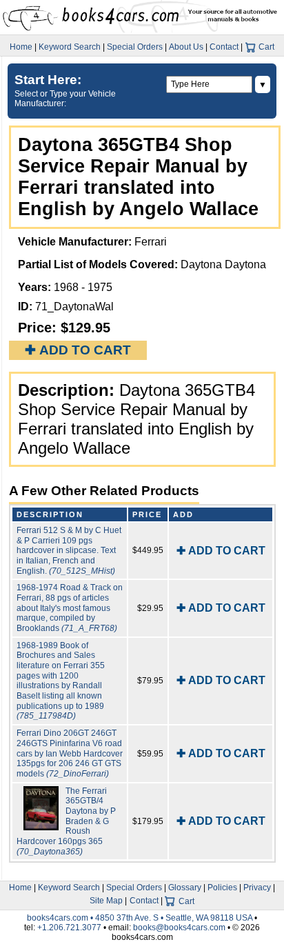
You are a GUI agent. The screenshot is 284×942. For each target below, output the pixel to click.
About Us (186, 47)
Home (21, 47)
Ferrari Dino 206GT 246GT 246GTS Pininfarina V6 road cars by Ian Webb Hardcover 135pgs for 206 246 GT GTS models (70, 753)
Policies (222, 887)
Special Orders (135, 47)
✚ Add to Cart (78, 350)
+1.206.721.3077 (69, 927)
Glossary (184, 887)
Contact (224, 47)
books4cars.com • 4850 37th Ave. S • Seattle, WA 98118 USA (140, 918)
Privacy (257, 887)
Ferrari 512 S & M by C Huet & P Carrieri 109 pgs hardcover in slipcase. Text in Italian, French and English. (69, 550)
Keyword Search (70, 47)
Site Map (106, 900)
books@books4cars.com (179, 927)
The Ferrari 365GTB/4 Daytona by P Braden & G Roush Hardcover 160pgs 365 (66, 821)
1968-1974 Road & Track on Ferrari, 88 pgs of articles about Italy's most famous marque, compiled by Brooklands (70, 608)
